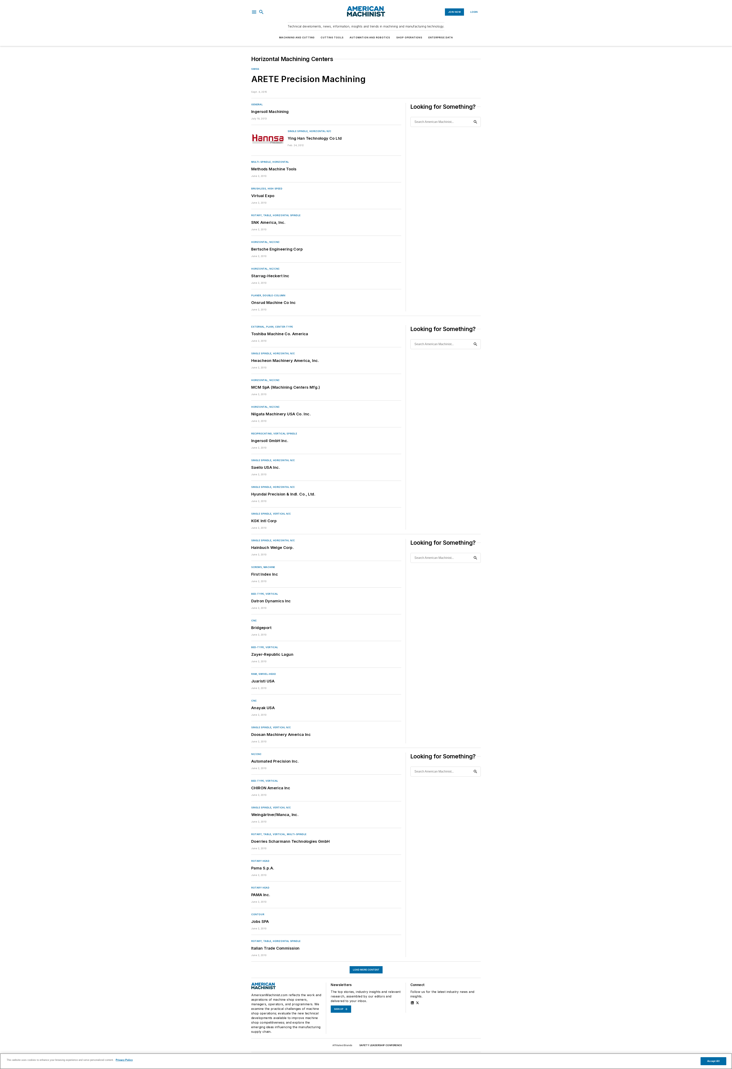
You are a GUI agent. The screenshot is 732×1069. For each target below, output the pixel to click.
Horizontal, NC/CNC (265, 242)
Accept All (713, 1061)
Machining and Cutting (297, 37)
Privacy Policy (124, 1060)
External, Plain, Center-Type (272, 326)
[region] (366, 1061)
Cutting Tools (332, 37)
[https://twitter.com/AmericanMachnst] (417, 1003)
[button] (254, 12)
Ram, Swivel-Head (263, 674)
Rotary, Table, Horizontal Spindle (276, 215)
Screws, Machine (263, 567)
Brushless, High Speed (267, 188)
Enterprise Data (440, 37)
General (257, 104)
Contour (257, 914)
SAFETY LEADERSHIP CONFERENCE (380, 1045)
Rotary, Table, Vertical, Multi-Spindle (279, 834)
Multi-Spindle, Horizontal (270, 161)
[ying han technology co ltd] (268, 139)
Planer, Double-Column (268, 295)
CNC (254, 620)
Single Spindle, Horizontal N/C (309, 131)
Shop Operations (409, 37)
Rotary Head (260, 861)
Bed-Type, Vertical (264, 593)
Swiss (255, 69)
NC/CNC (256, 754)
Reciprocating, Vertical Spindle (274, 433)
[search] (261, 12)
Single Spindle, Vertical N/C (271, 513)
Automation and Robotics (370, 37)
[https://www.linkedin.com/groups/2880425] (412, 1003)
